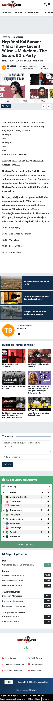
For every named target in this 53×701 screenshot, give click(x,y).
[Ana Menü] (49, 4)
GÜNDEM (6, 12)
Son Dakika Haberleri (13, 671)
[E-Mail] (19, 334)
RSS (9, 682)
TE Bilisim (21, 328)
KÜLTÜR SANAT (32, 12)
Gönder (8, 464)
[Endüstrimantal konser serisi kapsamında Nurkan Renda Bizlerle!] (13, 404)
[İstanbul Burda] (11, 5)
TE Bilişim (33, 690)
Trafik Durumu (36, 658)
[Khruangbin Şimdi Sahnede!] (13, 355)
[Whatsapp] (26, 648)
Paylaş (7, 106)
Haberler (6, 37)
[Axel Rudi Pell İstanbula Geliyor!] (39, 355)
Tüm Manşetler (37, 664)
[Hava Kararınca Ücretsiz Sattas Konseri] (39, 404)
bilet (4, 150)
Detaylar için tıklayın (26, 545)
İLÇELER (18, 12)
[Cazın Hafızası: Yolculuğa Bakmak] (13, 378)
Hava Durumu (10, 658)
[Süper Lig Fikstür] (49, 554)
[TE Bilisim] (8, 330)
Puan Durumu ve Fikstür (14, 664)
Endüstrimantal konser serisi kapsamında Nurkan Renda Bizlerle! (12, 415)
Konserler (18, 37)
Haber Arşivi (36, 671)
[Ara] (45, 4)
